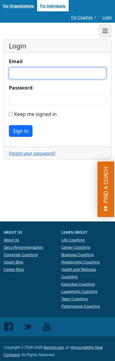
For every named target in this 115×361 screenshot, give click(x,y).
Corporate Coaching (21, 254)
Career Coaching (75, 247)
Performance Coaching (80, 306)
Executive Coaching (78, 283)
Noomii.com (54, 347)
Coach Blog (13, 261)
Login (107, 17)
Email (16, 61)
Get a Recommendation (23, 247)
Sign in (21, 131)
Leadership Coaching (79, 291)
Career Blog (14, 269)
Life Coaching (73, 239)
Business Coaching (77, 254)
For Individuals (53, 6)
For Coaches (82, 17)
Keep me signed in (35, 114)
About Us (11, 239)
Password (21, 87)
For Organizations (18, 6)
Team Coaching (74, 298)
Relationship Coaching (80, 261)
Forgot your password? (32, 153)
